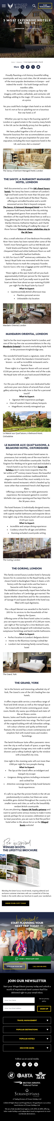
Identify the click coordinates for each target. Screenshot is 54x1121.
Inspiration (19, 28)
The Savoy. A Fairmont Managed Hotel (21, 207)
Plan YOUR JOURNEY (45, 6)
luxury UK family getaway (34, 809)
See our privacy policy (44, 1000)
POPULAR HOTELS (27, 1039)
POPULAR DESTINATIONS (27, 1029)
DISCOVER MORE (27, 1048)
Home (13, 62)
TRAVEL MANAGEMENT (27, 1020)
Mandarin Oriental (12, 346)
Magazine (19, 62)
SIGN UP (44, 1008)
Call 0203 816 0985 (39, 966)
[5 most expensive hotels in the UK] (38, 67)
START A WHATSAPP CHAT (29, 959)
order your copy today (15, 903)
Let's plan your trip (14, 966)
